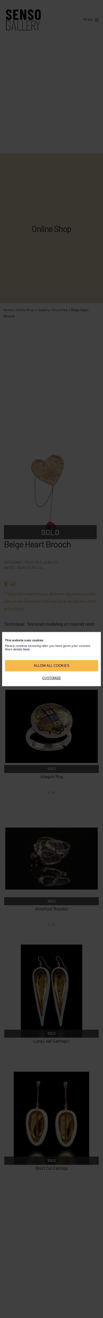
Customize (51, 678)
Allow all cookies (51, 666)
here (26, 649)
